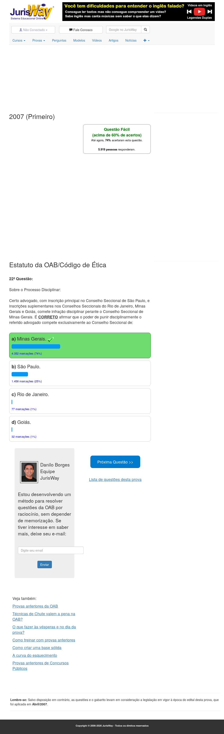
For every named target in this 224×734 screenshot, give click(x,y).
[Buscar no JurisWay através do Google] (145, 29)
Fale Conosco (82, 30)
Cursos (17, 40)
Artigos (113, 40)
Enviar (44, 564)
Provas (37, 40)
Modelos (79, 40)
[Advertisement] (112, 77)
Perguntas (59, 40)
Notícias (130, 40)
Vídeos (97, 40)
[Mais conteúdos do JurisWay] (146, 40)
